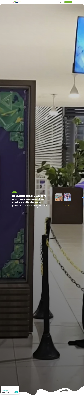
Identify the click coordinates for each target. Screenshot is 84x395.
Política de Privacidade (5, 390)
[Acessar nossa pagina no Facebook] (1, 194)
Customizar (3, 392)
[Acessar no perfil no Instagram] (1, 200)
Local (30, 2)
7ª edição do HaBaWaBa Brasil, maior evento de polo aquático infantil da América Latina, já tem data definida (30, 198)
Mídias (40, 2)
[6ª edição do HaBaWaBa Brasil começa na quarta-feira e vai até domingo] (67, 197)
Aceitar (16, 392)
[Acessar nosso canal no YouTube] (1, 197)
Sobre (26, 2)
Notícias (14, 188)
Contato (45, 2)
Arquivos (35, 2)
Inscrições (67, 2)
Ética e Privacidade (52, 2)
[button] (65, 204)
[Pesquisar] (58, 2)
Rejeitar (8, 392)
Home (23, 2)
